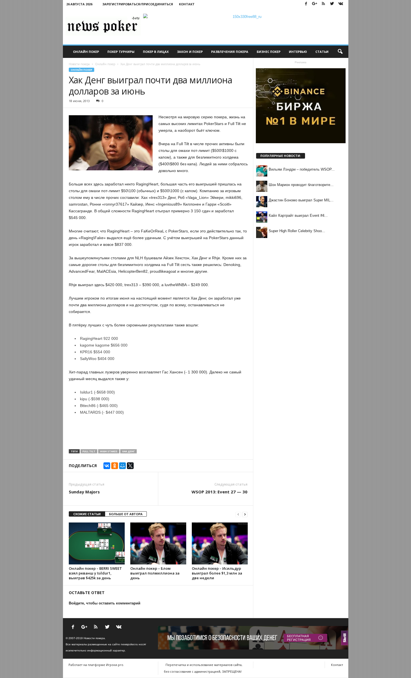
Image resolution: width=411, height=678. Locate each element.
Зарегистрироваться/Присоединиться (137, 4)
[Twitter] (332, 4)
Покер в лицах (156, 52)
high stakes (108, 451)
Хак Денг (128, 451)
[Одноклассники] (114, 465)
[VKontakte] (340, 4)
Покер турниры (120, 52)
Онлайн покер (86, 52)
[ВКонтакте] (106, 465)
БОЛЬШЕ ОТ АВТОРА (126, 514)
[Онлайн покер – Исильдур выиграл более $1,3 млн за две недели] (220, 543)
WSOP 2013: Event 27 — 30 (219, 492)
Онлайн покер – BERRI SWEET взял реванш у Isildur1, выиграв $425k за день (95, 573)
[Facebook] (306, 4)
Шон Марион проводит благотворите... (301, 185)
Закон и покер (190, 52)
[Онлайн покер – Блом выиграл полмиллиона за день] (158, 543)
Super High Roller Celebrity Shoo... (297, 231)
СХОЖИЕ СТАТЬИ (87, 514)
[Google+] (314, 4)
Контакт (187, 4)
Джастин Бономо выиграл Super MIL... (301, 200)
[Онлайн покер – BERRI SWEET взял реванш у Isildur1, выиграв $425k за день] (97, 543)
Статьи (322, 52)
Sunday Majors (84, 492)
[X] (130, 465)
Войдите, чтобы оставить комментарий (104, 603)
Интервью (298, 52)
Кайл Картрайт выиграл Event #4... (298, 215)
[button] (340, 52)
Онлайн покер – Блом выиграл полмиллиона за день (154, 573)
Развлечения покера (229, 52)
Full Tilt (88, 451)
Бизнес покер (268, 52)
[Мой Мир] (122, 465)
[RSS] (323, 4)
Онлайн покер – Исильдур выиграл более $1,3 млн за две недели (217, 573)
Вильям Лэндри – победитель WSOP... (302, 169)
